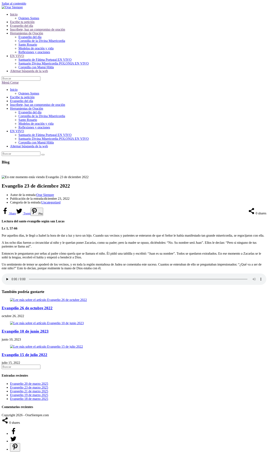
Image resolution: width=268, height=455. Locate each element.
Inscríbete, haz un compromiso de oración (37, 104)
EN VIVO (17, 131)
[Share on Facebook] (13, 433)
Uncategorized (51, 202)
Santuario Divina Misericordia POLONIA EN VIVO (53, 138)
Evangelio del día (21, 101)
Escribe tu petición (22, 97)
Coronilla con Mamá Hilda (36, 142)
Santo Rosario (27, 120)
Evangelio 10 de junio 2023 (25, 331)
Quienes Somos (28, 93)
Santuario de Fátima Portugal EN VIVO (45, 135)
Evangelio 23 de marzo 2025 (29, 387)
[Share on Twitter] (13, 441)
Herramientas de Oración (26, 108)
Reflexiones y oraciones (34, 127)
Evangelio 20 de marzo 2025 (29, 383)
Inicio (14, 89)
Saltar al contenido (14, 3)
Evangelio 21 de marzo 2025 (29, 391)
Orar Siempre (45, 195)
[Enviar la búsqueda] (43, 154)
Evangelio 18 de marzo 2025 (29, 399)
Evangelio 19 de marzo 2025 (29, 395)
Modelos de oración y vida (36, 123)
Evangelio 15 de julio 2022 (24, 355)
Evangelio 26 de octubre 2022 (27, 308)
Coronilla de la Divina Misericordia (41, 116)
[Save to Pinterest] (15, 447)
